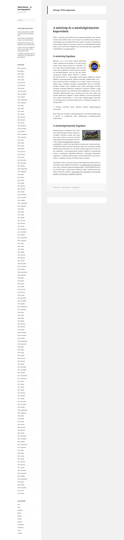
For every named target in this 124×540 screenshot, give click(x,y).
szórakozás (21, 527)
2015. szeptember (22, 444)
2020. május (21, 283)
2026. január (21, 88)
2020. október (21, 269)
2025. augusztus (22, 102)
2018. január (21, 364)
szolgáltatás (21, 524)
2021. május (21, 249)
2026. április (21, 80)
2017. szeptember (22, 375)
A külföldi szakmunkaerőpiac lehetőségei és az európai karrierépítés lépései (26, 55)
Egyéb (19, 513)
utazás (19, 530)
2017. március (21, 393)
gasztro (20, 516)
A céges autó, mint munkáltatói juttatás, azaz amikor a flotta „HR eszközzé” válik (26, 49)
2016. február (21, 430)
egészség (20, 510)
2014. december (22, 470)
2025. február (21, 120)
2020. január (21, 295)
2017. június (21, 384)
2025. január (21, 123)
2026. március (21, 82)
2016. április (21, 424)
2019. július (21, 312)
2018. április (21, 355)
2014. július (21, 482)
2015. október (21, 441)
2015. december (22, 436)
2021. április (21, 252)
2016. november (22, 404)
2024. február (21, 154)
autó (19, 504)
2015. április (21, 459)
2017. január (21, 398)
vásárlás (20, 533)
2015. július (21, 450)
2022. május (21, 215)
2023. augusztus (22, 171)
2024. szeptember (22, 134)
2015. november (22, 439)
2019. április (21, 321)
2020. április (21, 286)
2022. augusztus (22, 206)
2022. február (21, 223)
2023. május (21, 180)
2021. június (21, 246)
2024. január (21, 157)
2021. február (21, 258)
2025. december (22, 91)
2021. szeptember (22, 238)
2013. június (21, 493)
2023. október (21, 166)
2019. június (21, 315)
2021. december (22, 229)
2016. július (21, 416)
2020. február (21, 292)
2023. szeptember (22, 169)
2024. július (21, 140)
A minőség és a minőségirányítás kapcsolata (76, 29)
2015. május (21, 456)
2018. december (22, 332)
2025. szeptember (22, 100)
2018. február (21, 361)
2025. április (21, 114)
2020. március (21, 289)
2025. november (22, 94)
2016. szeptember (22, 410)
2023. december (22, 160)
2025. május (21, 111)
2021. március (21, 255)
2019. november (22, 301)
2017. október (21, 373)
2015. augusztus (22, 447)
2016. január (21, 433)
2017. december (22, 367)
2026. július (21, 71)
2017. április (21, 390)
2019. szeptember (22, 306)
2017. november (22, 370)
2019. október (21, 304)
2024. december (22, 125)
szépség (20, 522)
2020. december (22, 263)
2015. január (21, 467)
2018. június (21, 350)
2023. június (21, 177)
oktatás (20, 519)
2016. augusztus (22, 413)
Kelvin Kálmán (66, 187)
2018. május (21, 352)
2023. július (21, 174)
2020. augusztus (22, 275)
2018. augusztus (22, 344)
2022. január (21, 226)
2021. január (21, 260)
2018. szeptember (22, 341)
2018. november (22, 335)
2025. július (21, 105)
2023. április (21, 183)
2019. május (21, 318)
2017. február (21, 396)
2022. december (22, 194)
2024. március (21, 151)
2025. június (21, 108)
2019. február (21, 327)
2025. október (21, 97)
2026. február (21, 85)
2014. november (22, 473)
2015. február (21, 464)
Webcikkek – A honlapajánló (25, 8)
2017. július (21, 381)
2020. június (21, 281)
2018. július (21, 347)
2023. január (21, 192)
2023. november (22, 163)
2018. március (21, 358)
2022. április (21, 217)
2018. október (21, 338)
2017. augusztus (22, 378)
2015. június (21, 453)
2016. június (21, 418)
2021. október (21, 235)
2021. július (21, 243)
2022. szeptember (22, 203)
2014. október (21, 476)
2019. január (21, 329)
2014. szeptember (22, 479)
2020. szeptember (22, 272)
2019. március (21, 324)
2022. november (22, 197)
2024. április (21, 148)
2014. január (21, 485)
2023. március (21, 186)
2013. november (22, 487)
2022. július (21, 209)
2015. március (21, 462)
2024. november (22, 128)
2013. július (21, 490)
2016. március (21, 427)
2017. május (21, 387)
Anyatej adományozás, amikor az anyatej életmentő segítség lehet (26, 33)
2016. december (22, 401)
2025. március (21, 117)
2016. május (21, 421)
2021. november (22, 232)
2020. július (21, 278)
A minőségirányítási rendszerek (90, 165)
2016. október (21, 407)
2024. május (21, 146)
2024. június (21, 143)
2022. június (21, 212)
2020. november (22, 266)
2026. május (21, 77)
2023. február (21, 189)
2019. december (22, 298)
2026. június (21, 74)
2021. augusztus (22, 240)
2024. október (21, 131)
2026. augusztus (22, 68)
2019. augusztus (22, 309)
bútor (19, 507)
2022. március (21, 220)
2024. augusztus (22, 137)
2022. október (21, 200)
